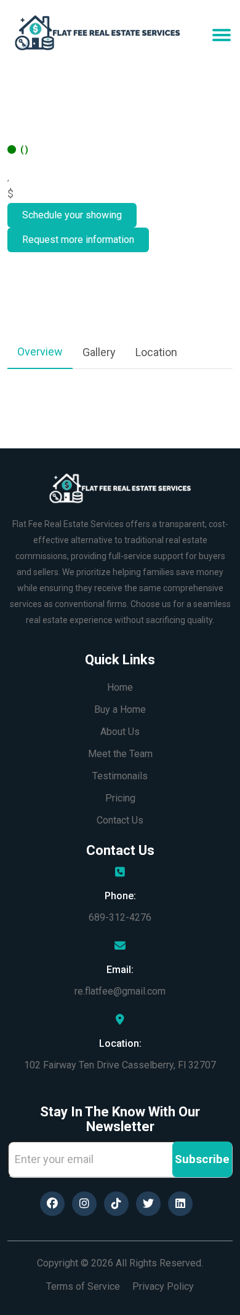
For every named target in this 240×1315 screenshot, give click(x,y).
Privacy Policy (163, 1286)
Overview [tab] (40, 351)
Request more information (78, 239)
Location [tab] (156, 352)
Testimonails (120, 776)
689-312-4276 (120, 917)
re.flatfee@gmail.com (120, 991)
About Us (120, 731)
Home (120, 687)
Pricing (120, 798)
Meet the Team (120, 754)
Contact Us (120, 820)
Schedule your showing (72, 215)
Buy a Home (120, 709)
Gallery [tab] (99, 352)
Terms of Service (83, 1286)
